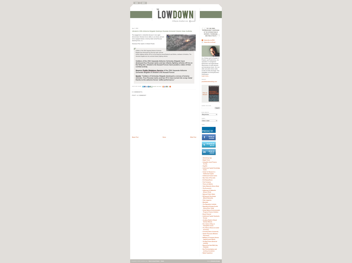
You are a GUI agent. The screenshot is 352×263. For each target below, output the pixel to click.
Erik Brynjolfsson (208, 180)
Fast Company (207, 182)
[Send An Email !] (168, 86)
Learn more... (205, 76)
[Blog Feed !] (170, 86)
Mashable (205, 202)
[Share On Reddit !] (146, 86)
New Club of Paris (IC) (209, 178)
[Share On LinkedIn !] (148, 86)
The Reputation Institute (209, 204)
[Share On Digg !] (156, 86)
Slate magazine (207, 200)
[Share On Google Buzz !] (150, 86)
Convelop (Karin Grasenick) (210, 231)
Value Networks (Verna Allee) (211, 186)
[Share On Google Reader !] (165, 86)
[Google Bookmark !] (166, 86)
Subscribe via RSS (209, 40)
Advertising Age (207, 158)
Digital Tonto (206, 160)
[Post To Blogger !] (163, 86)
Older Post (193, 137)
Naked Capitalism (208, 253)
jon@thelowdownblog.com (209, 81)
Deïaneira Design (215, 261)
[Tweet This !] (143, 86)
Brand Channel (207, 214)
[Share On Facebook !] (145, 86)
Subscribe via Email (209, 42)
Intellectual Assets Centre (210, 175)
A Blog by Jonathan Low (180, 21)
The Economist (207, 188)
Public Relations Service (153, 70)
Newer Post (135, 137)
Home (164, 137)
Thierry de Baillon (208, 184)
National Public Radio (209, 194)
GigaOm (205, 166)
